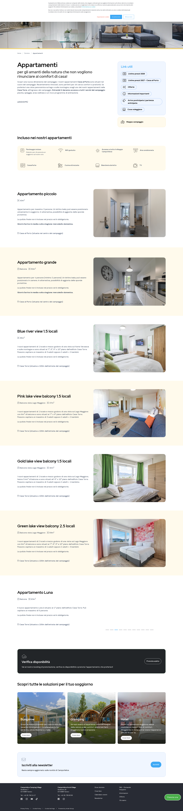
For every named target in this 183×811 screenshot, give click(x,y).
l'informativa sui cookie (88, 7)
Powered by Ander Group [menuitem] (66, 808)
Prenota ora (172, 797)
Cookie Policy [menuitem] (37, 808)
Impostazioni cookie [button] (103, 17)
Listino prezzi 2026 (136, 73)
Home (19, 53)
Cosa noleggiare (135, 109)
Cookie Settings (50, 808)
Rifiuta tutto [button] (128, 17)
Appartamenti (38, 53)
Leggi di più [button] (22, 102)
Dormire (27, 53)
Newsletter (99, 798)
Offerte (131, 87)
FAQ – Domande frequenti (125, 788)
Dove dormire (99, 787)
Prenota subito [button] (153, 661)
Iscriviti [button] (156, 764)
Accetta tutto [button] (116, 17)
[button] (118, 303)
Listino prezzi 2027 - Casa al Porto (143, 80)
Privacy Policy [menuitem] (25, 808)
